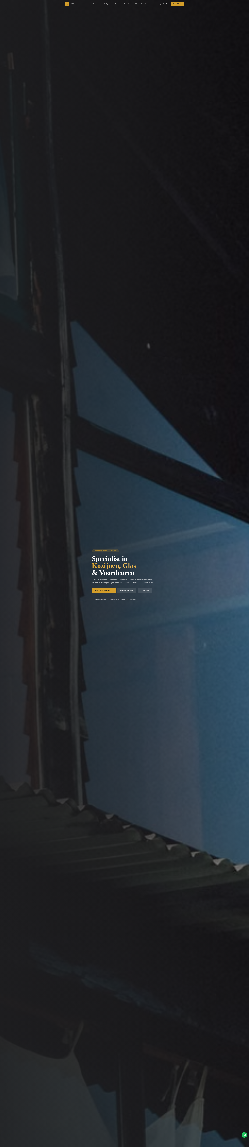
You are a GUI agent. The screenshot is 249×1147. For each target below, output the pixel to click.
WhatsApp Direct (127, 590)
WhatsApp (165, 4)
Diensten (95, 4)
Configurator (107, 4)
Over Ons (127, 4)
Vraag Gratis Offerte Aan (102, 590)
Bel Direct (146, 590)
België (135, 4)
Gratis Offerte (177, 4)
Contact (143, 4)
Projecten (118, 4)
